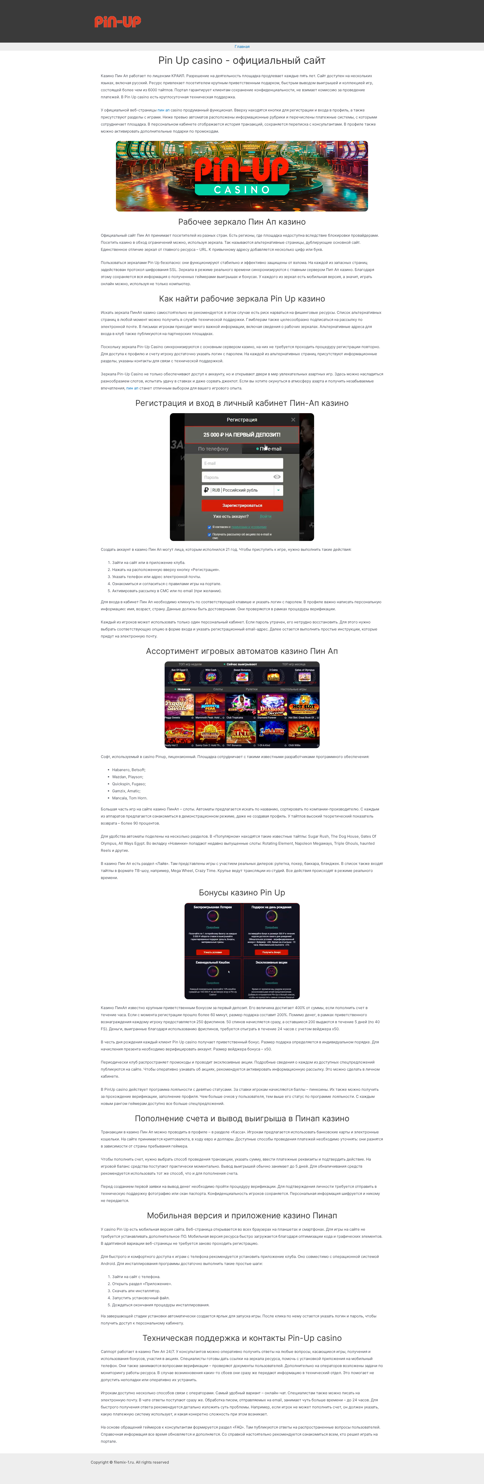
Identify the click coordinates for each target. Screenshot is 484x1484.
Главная (242, 46)
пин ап (164, 110)
